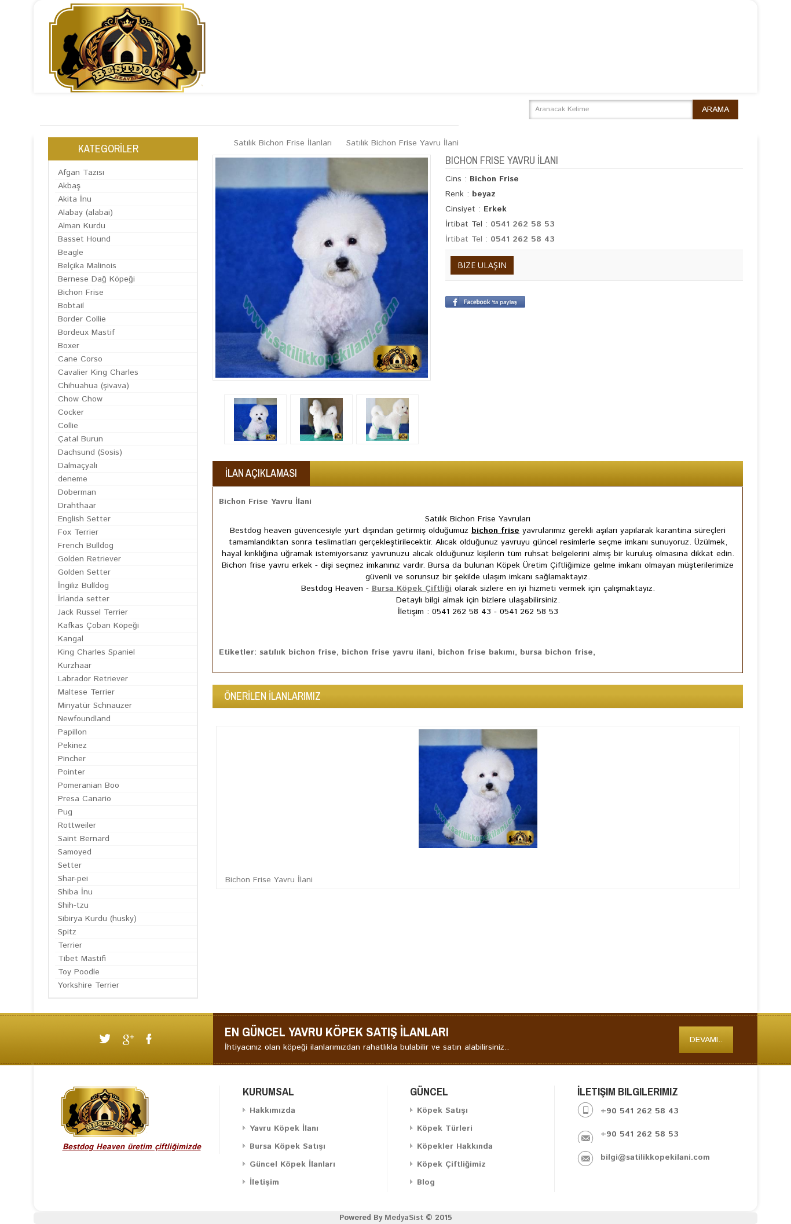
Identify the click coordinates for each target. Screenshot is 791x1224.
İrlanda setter (83, 599)
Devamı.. (706, 1040)
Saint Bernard (83, 839)
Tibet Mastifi (82, 958)
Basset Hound (84, 239)
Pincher (72, 759)
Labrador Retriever (93, 679)
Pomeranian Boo (88, 785)
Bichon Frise (81, 292)
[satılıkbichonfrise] (321, 419)
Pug (65, 812)
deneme (72, 479)
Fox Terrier (78, 532)
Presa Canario (84, 799)
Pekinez (72, 745)
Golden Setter (84, 572)
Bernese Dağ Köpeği (96, 279)
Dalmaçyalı (77, 466)
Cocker (71, 412)
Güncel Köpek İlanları (292, 1164)
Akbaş (69, 186)
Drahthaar (77, 505)
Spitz (67, 932)
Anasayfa (69, 109)
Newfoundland (84, 719)
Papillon (72, 732)
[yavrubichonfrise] (255, 419)
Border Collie (82, 319)
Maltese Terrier (86, 692)
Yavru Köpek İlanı (284, 1128)
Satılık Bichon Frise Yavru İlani (402, 143)
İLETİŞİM (434, 109)
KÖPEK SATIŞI (194, 109)
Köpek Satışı (442, 1110)
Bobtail (71, 306)
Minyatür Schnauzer (95, 705)
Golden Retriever (89, 559)
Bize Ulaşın (482, 265)
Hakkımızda (128, 109)
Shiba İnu (75, 892)
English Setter (84, 519)
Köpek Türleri (445, 1128)
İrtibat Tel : (467, 239)
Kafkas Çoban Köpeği (98, 625)
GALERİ (386, 109)
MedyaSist (403, 1217)
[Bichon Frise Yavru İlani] (322, 268)
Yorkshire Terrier (88, 985)
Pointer (71, 772)
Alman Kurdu (81, 226)
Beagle (70, 252)
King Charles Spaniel (96, 652)
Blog (426, 1182)
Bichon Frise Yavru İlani (269, 880)
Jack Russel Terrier (93, 612)
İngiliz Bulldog (83, 585)
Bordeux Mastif (86, 332)
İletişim (264, 1182)
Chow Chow (80, 399)
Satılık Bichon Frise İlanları (283, 143)
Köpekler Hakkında (455, 1146)
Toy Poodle (79, 972)
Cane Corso (80, 359)
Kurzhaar (74, 665)
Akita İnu (74, 199)
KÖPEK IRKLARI (328, 109)
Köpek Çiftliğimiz (451, 1164)
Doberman (77, 492)
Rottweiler (77, 825)
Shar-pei (73, 879)
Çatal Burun (80, 439)
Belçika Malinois (87, 266)
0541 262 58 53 (522, 224)
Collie (68, 426)
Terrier (70, 945)
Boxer (68, 346)
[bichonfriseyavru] (387, 419)
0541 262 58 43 (522, 239)
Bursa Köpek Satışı (287, 1146)
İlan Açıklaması (261, 473)
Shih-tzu (73, 905)
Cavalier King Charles (98, 372)
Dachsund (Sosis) (90, 452)
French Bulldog (85, 545)
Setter (70, 865)
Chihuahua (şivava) (93, 386)
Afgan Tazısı (81, 172)
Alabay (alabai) (85, 212)
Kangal (70, 639)
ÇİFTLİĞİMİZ (260, 109)
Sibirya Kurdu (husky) (97, 919)
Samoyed (74, 852)
